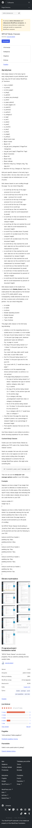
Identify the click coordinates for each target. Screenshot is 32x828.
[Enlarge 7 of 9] (28, 607)
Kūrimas (5, 60)
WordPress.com (7, 789)
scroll (28, 690)
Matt (4, 792)
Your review (5, 726)
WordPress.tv (6, 784)
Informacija (6, 47)
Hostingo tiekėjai (7, 767)
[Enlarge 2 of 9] (13, 595)
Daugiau (4, 699)
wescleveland (11, 36)
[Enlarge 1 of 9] (13, 584)
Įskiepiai (19, 767)
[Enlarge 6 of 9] (28, 584)
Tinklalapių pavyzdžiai (23, 761)
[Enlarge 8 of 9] (28, 616)
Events (19, 778)
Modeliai (19, 770)
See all (28, 726)
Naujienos (4, 764)
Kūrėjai (4, 781)
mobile (18, 690)
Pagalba (5, 64)
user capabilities (19, 694)
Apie (3, 761)
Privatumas (5, 770)
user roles (27, 694)
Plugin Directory (6, 7)
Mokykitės (5, 775)
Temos (19, 764)
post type (23, 690)
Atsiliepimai (6, 51)
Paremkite (21, 781)
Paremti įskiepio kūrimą (9, 751)
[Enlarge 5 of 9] (13, 632)
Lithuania (8, 805)
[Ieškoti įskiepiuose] (19, 13)
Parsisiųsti (6, 41)
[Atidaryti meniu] (29, 2)
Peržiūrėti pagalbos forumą (10, 739)
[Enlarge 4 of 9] (13, 620)
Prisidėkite (20, 775)
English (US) (27, 687)
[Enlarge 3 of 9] (13, 607)
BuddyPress (6, 798)
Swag (19, 784)
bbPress (5, 795)
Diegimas (6, 56)
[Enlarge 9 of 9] (28, 626)
